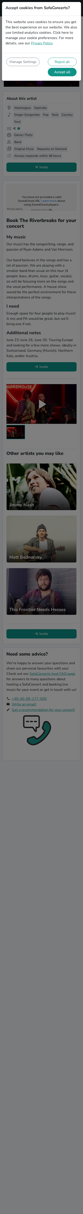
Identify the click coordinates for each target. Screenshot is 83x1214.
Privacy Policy (41, 43)
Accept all (62, 72)
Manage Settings (23, 61)
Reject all (62, 61)
